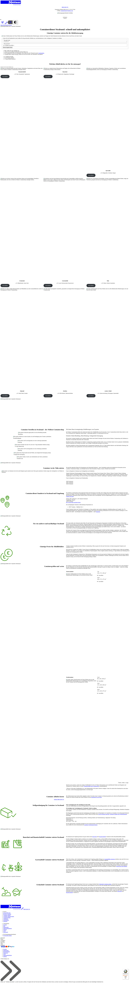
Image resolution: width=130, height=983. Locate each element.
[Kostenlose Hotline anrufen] (6, 23)
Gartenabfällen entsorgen (109, 859)
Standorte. (98, 511)
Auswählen (5, 76)
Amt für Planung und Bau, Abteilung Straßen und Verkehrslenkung (112, 814)
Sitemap (5, 929)
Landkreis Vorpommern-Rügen (90, 824)
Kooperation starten (7, 935)
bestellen (7, 914)
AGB (4, 930)
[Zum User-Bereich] (10, 23)
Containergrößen (6, 917)
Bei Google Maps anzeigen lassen (73, 502)
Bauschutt (94, 836)
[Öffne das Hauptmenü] (65, 19)
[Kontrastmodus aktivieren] (15, 22)
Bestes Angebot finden (7, 47)
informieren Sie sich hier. (96, 797)
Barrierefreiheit (6, 951)
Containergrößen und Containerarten (91, 786)
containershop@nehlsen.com (67, 10)
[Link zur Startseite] (11, 4)
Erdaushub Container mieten (105, 884)
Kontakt (5, 924)
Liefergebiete (41, 53)
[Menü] (128, 970)
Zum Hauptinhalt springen (6, 25)
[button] (11, 980)
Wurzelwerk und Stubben (121, 866)
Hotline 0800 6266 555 (59, 799)
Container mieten (7, 915)
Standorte (5, 921)
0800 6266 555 (65, 7)
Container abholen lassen (8, 916)
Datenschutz (6, 927)
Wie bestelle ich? (6, 912)
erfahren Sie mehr (70, 496)
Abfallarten (5, 918)
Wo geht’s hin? (7, 40)
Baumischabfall (102, 836)
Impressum (5, 932)
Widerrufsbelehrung (7, 928)
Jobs (4, 926)
